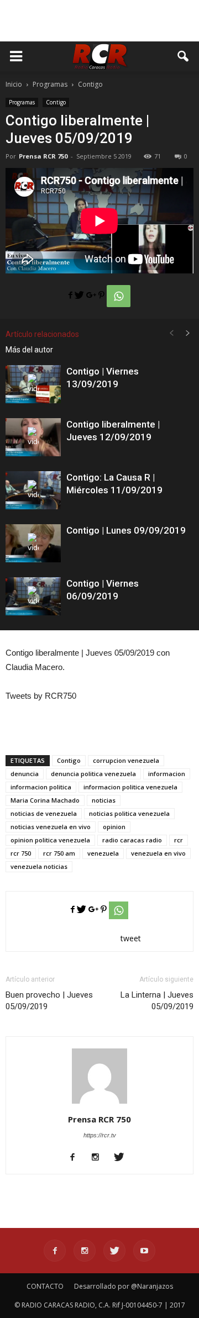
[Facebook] (76, 1158)
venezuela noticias (39, 866)
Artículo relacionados (42, 334)
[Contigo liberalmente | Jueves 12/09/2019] (33, 437)
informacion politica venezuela (130, 787)
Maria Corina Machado (45, 800)
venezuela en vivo (158, 853)
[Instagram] (100, 1158)
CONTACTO (45, 1286)
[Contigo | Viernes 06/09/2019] (33, 596)
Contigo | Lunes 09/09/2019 (126, 530)
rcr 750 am (59, 853)
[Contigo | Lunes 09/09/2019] (33, 543)
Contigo (56, 102)
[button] (183, 56)
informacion (166, 773)
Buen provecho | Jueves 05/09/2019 (49, 1000)
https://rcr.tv (99, 1135)
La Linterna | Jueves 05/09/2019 (157, 1000)
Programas (22, 102)
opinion (114, 827)
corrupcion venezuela (126, 760)
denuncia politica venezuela (93, 773)
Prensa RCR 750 (43, 156)
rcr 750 (21, 853)
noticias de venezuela (44, 813)
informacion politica (41, 787)
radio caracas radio (132, 840)
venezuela (103, 853)
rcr (178, 840)
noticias (104, 800)
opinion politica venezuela (50, 840)
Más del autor (29, 349)
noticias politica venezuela (129, 813)
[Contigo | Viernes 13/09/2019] (33, 384)
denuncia (25, 773)
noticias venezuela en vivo (51, 827)
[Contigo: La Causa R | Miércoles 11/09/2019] (33, 490)
